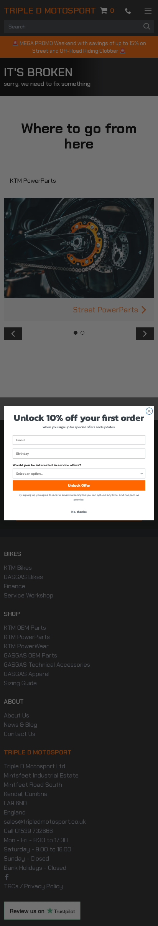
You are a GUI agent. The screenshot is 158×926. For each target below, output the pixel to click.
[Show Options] (141, 473)
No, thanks (79, 511)
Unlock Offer (79, 485)
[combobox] (78, 473)
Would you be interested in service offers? (47, 464)
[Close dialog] (149, 410)
